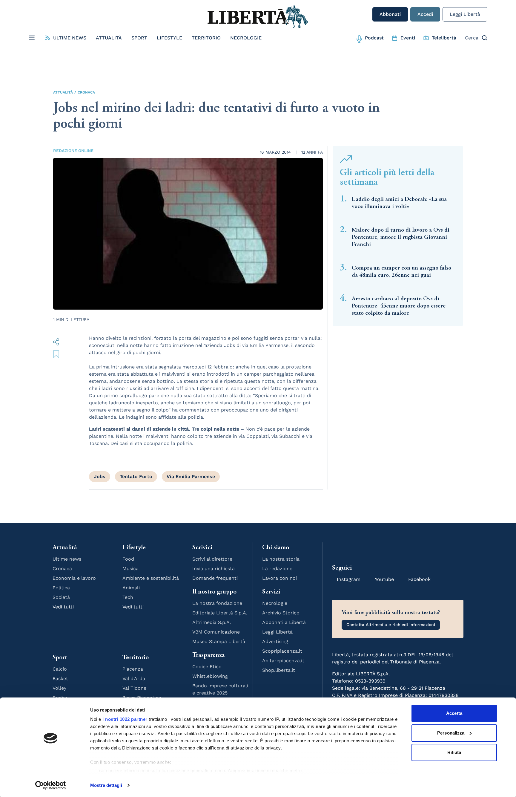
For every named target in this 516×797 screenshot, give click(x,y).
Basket (60, 678)
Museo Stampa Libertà (218, 641)
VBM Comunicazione (216, 632)
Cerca (471, 38)
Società (61, 597)
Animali (131, 588)
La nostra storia (281, 559)
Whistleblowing (210, 676)
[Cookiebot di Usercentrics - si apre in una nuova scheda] (50, 785)
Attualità (109, 38)
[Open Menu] (32, 38)
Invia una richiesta (213, 568)
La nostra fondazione (217, 603)
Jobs (99, 476)
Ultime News (69, 38)
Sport (139, 38)
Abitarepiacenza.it (283, 660)
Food (128, 559)
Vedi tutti (63, 607)
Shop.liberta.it (278, 670)
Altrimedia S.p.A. (211, 622)
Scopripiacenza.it (282, 651)
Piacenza (132, 669)
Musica (130, 568)
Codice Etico (207, 666)
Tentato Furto (136, 476)
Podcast (374, 38)
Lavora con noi (279, 578)
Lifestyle (169, 38)
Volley (59, 688)
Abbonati (390, 14)
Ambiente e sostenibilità (150, 578)
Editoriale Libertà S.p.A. (219, 613)
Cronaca (86, 92)
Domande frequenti (215, 578)
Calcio (60, 669)
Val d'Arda (133, 678)
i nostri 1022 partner (125, 719)
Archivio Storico (281, 613)
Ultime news (67, 559)
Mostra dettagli (106, 785)
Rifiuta (454, 752)
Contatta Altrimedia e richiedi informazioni (390, 624)
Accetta (454, 713)
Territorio (206, 38)
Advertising (275, 641)
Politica (61, 588)
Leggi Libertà (465, 14)
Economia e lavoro (74, 578)
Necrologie (246, 38)
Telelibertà (444, 38)
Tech (127, 597)
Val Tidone (134, 688)
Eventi (407, 38)
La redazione (277, 568)
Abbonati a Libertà (284, 622)
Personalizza (450, 732)
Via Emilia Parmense (191, 476)
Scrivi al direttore (212, 559)
